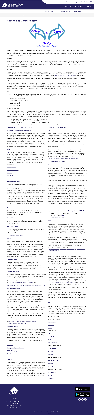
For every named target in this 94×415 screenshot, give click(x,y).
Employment (78, 2)
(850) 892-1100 (15, 407)
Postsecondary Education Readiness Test (64, 75)
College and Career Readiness (60, 15)
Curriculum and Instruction (42, 15)
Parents (62, 2)
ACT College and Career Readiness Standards (63, 282)
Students (50, 2)
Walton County (18, 15)
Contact (86, 2)
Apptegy (50, 413)
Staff (56, 2)
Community (69, 2)
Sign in (89, 7)
